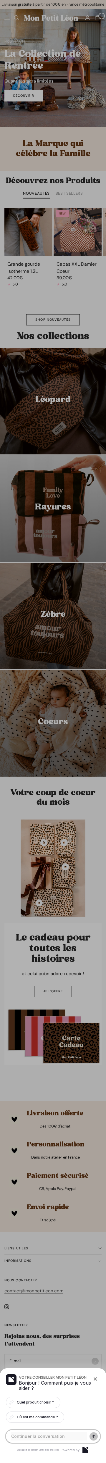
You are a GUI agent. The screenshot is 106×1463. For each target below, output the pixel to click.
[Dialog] (85, 1450)
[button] (53, 731)
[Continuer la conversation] (94, 1436)
